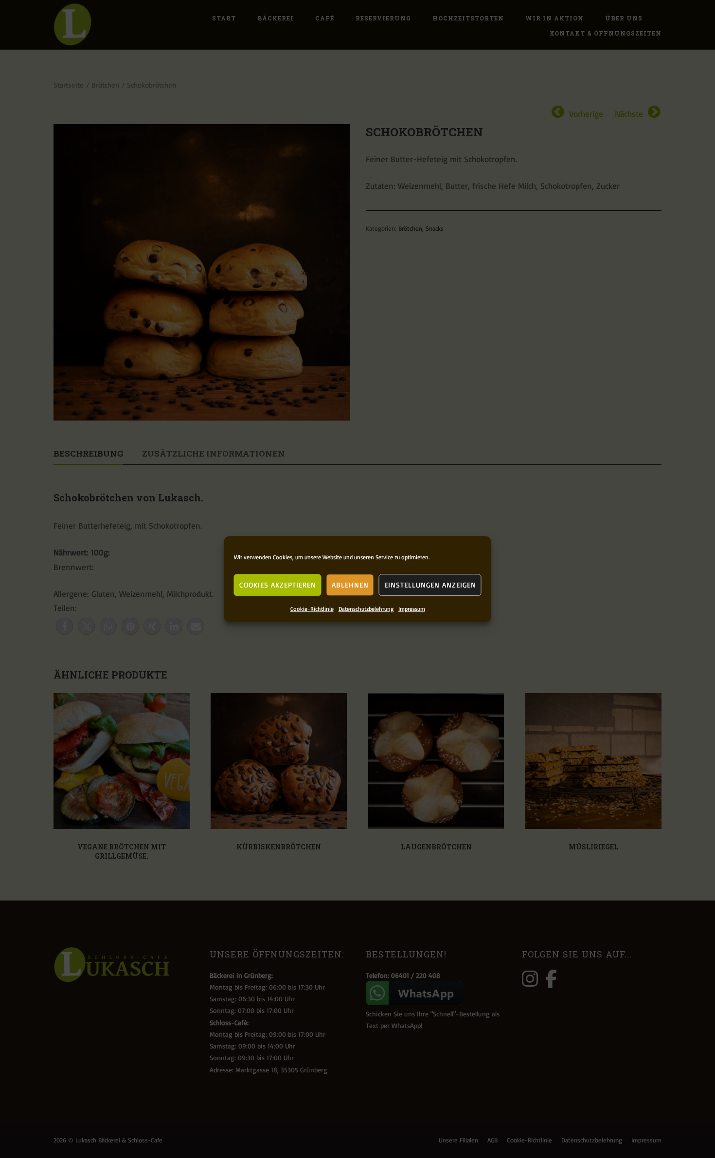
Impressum (411, 608)
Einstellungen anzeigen (430, 584)
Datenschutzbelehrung (366, 608)
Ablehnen (350, 584)
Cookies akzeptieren (277, 584)
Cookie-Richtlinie (312, 608)
